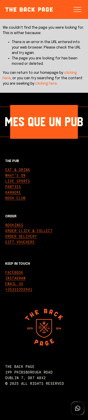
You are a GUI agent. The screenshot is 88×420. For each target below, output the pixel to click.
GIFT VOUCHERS (20, 242)
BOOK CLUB (15, 198)
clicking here (46, 84)
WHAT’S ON (15, 176)
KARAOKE (13, 192)
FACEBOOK (14, 273)
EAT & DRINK (17, 170)
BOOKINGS (14, 225)
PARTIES (13, 187)
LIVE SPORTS (17, 181)
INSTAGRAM (15, 278)
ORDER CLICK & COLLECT (29, 231)
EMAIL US (14, 284)
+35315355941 (18, 290)
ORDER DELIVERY (21, 236)
